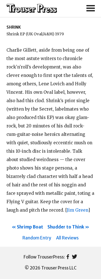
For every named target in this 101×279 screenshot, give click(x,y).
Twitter (74, 257)
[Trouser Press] (31, 8)
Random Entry (36, 238)
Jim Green (77, 210)
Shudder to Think (65, 227)
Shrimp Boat (30, 227)
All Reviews (67, 238)
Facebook (68, 257)
